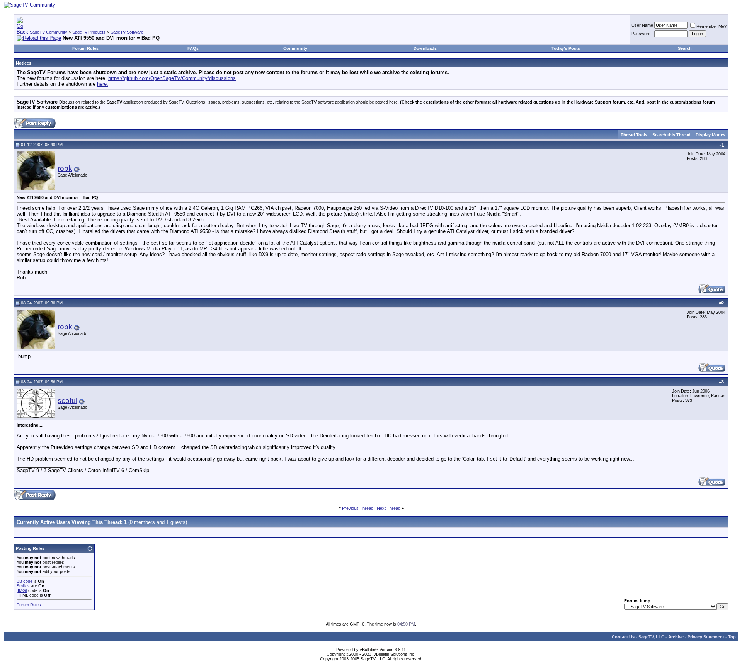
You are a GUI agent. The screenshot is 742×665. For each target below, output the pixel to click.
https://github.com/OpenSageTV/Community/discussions (172, 78)
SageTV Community (48, 32)
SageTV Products (89, 32)
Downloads (425, 48)
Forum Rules (85, 48)
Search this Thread (671, 135)
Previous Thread (357, 508)
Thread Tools (634, 135)
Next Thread (388, 508)
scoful (67, 400)
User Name (642, 25)
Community (295, 48)
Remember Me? (711, 26)
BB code (24, 581)
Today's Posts (565, 48)
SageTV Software (127, 32)
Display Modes (710, 135)
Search (685, 48)
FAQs (193, 48)
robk (65, 168)
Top (732, 636)
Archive (676, 636)
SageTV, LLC (651, 636)
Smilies (23, 585)
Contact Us (623, 636)
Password (640, 33)
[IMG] (22, 590)
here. (102, 84)
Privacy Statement (706, 636)
